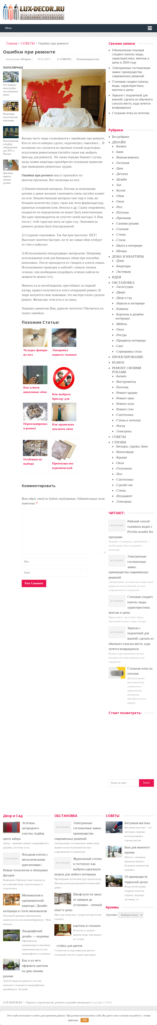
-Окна (120, 329)
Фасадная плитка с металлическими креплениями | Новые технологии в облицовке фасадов (25, 865)
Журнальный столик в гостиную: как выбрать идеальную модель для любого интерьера (78, 866)
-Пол (119, 207)
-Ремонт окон (125, 398)
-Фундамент (124, 496)
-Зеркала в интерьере (130, 303)
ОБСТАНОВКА (123, 282)
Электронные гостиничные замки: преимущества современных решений (131, 72)
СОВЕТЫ (28, 43)
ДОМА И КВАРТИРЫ (128, 256)
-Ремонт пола (125, 403)
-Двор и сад (124, 297)
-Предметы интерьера (131, 340)
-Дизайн (121, 179)
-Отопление (124, 468)
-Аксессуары (124, 286)
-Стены (121, 234)
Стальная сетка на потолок (130, 113)
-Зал (118, 185)
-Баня (119, 152)
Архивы (111, 914)
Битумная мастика (137, 823)
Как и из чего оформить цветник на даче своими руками (25, 968)
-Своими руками (127, 223)
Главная (11, 43)
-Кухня (120, 190)
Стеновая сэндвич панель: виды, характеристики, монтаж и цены (130, 85)
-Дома (120, 260)
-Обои (120, 196)
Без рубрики (120, 136)
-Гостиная (122, 163)
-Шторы (121, 251)
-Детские (122, 174)
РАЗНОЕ (118, 362)
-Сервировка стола (129, 351)
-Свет (119, 346)
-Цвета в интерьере (129, 245)
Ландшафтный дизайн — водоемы (35, 933)
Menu (8, 28)
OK (85, 1020)
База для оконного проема (137, 850)
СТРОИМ (119, 442)
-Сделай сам (124, 485)
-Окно (120, 201)
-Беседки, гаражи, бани (132, 446)
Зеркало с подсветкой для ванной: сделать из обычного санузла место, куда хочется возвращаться (131, 638)
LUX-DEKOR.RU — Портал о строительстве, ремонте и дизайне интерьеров (47, 1002)
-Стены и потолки (128, 420)
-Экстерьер (123, 271)
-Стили (121, 240)
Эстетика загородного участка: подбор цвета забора (23, 830)
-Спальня (122, 229)
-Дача (119, 168)
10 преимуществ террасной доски (136, 879)
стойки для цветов (69, 945)
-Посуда (121, 335)
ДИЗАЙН (119, 142)
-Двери (120, 292)
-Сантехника (124, 414)
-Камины (122, 309)
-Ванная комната (127, 157)
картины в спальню (87, 925)
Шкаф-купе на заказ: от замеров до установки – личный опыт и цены (78, 902)
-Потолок (122, 387)
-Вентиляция (124, 452)
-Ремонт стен (125, 409)
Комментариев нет (88, 59)
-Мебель (121, 324)
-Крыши (121, 457)
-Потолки (122, 212)
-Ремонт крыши (126, 392)
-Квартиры (123, 266)
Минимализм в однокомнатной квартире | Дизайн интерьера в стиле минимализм (25, 903)
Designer (26, 59)
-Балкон (121, 146)
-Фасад (120, 425)
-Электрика (123, 431)
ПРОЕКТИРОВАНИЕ (127, 357)
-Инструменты (126, 381)
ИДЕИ (116, 277)
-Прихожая (123, 218)
